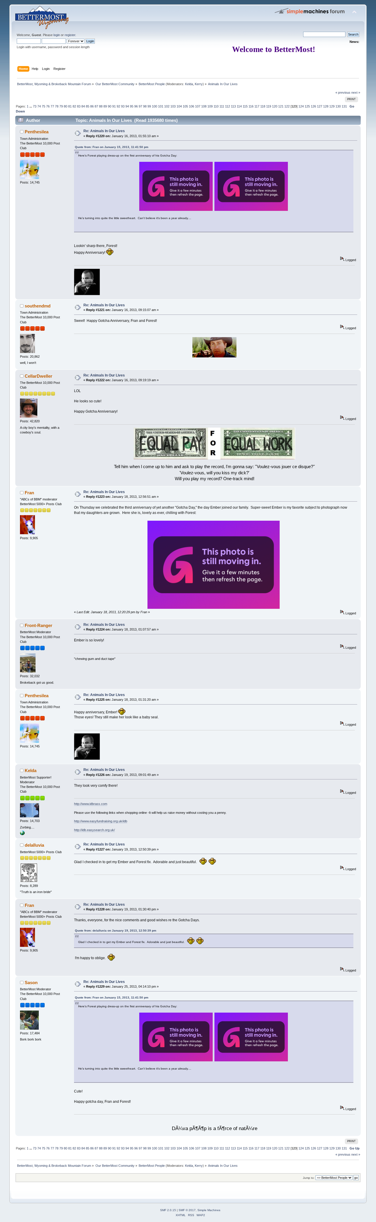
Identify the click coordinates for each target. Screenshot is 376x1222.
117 (256, 106)
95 (131, 106)
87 (96, 106)
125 (307, 106)
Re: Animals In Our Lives (104, 131)
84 (83, 106)
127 (319, 106)
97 (140, 106)
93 (123, 106)
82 (74, 106)
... (31, 106)
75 (43, 106)
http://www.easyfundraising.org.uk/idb (100, 821)
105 (185, 106)
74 (39, 106)
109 (210, 106)
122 (287, 106)
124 (301, 106)
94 (127, 106)
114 (239, 106)
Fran (29, 492)
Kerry (199, 84)
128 (325, 106)
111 (221, 106)
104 (179, 106)
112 (227, 106)
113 (233, 106)
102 (166, 106)
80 (65, 106)
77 (52, 106)
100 (154, 106)
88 (101, 106)
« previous (342, 92)
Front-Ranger (38, 625)
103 (173, 106)
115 (245, 106)
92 (118, 106)
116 (251, 106)
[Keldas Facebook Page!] (22, 834)
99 (149, 106)
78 (56, 106)
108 (204, 106)
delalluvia (34, 845)
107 (197, 106)
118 (262, 106)
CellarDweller (38, 376)
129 (332, 106)
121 (280, 106)
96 (136, 106)
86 (92, 106)
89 (105, 106)
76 (48, 106)
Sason (31, 982)
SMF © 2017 (187, 1210)
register (70, 35)
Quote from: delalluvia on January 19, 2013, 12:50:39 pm (115, 930)
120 (274, 106)
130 (338, 106)
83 (78, 106)
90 (109, 106)
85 (87, 106)
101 (160, 106)
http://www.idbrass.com (90, 804)
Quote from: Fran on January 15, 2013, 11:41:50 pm (111, 147)
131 (344, 106)
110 (216, 106)
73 (34, 106)
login (56, 35)
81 (70, 106)
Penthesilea (36, 131)
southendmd (38, 305)
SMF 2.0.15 (168, 1210)
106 (191, 106)
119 (268, 106)
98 (145, 106)
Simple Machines (208, 1210)
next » (355, 92)
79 (61, 106)
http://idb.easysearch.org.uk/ (94, 830)
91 (114, 106)
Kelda (189, 84)
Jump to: (309, 1177)
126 (313, 106)
